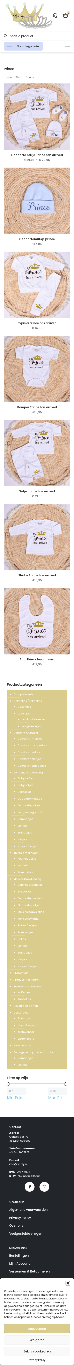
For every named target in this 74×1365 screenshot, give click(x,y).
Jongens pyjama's (30, 812)
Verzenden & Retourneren (29, 1271)
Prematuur (21, 973)
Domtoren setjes (29, 752)
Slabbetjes (25, 832)
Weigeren (37, 1340)
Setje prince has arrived (37, 491)
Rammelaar (26, 872)
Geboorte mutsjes (30, 799)
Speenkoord (26, 1039)
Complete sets (23, 694)
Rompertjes (25, 819)
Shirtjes (22, 826)
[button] (68, 1283)
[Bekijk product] (65, 88)
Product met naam (26, 980)
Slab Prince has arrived (37, 659)
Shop (18, 77)
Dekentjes (24, 707)
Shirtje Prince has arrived (37, 575)
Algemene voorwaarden (28, 1210)
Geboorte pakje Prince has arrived (37, 155)
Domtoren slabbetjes (32, 766)
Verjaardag (25, 839)
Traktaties (24, 999)
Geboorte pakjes (29, 805)
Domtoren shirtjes (29, 759)
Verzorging (21, 1013)
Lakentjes (24, 713)
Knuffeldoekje (27, 859)
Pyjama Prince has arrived (37, 323)
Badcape (24, 1018)
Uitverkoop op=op (26, 1006)
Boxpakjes (24, 792)
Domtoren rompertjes (32, 745)
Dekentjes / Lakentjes (28, 701)
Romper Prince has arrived (37, 407)
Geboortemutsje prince (37, 239)
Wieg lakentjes (32, 726)
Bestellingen (19, 1255)
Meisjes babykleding (27, 879)
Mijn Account (19, 1263)
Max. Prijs (56, 1098)
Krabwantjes (26, 1032)
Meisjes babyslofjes (31, 912)
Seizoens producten (27, 986)
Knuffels (23, 865)
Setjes (22, 939)
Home (8, 77)
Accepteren (37, 1329)
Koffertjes (24, 992)
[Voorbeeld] (65, 94)
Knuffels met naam (26, 853)
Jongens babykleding (28, 772)
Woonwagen (22, 1045)
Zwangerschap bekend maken (34, 1052)
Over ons (16, 1225)
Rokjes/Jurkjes (27, 925)
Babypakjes (26, 785)
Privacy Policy (37, 1360)
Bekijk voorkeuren (37, 1351)
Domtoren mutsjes (30, 739)
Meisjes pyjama (28, 919)
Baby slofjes (26, 778)
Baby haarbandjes (30, 885)
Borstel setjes (27, 1025)
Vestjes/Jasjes (27, 846)
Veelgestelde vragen (25, 1233)
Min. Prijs (14, 1098)
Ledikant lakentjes (34, 719)
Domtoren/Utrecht (26, 733)
